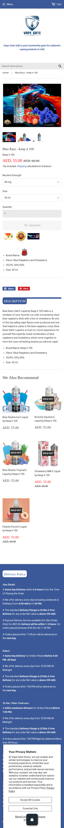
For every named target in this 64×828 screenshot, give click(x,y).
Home (6, 72)
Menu (10, 4)
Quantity (7, 207)
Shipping (21, 166)
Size (5, 191)
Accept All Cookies (30, 800)
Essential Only (30, 808)
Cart (58, 4)
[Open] (32, 819)
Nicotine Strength (12, 175)
